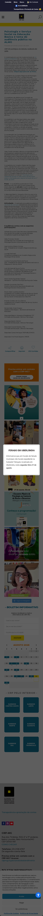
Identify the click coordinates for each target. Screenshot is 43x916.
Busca (22, 2)
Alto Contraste (32, 2)
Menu (15, 2)
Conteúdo (8, 2)
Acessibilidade (21, 6)
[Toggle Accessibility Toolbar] (38, 895)
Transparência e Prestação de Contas (26, 9)
